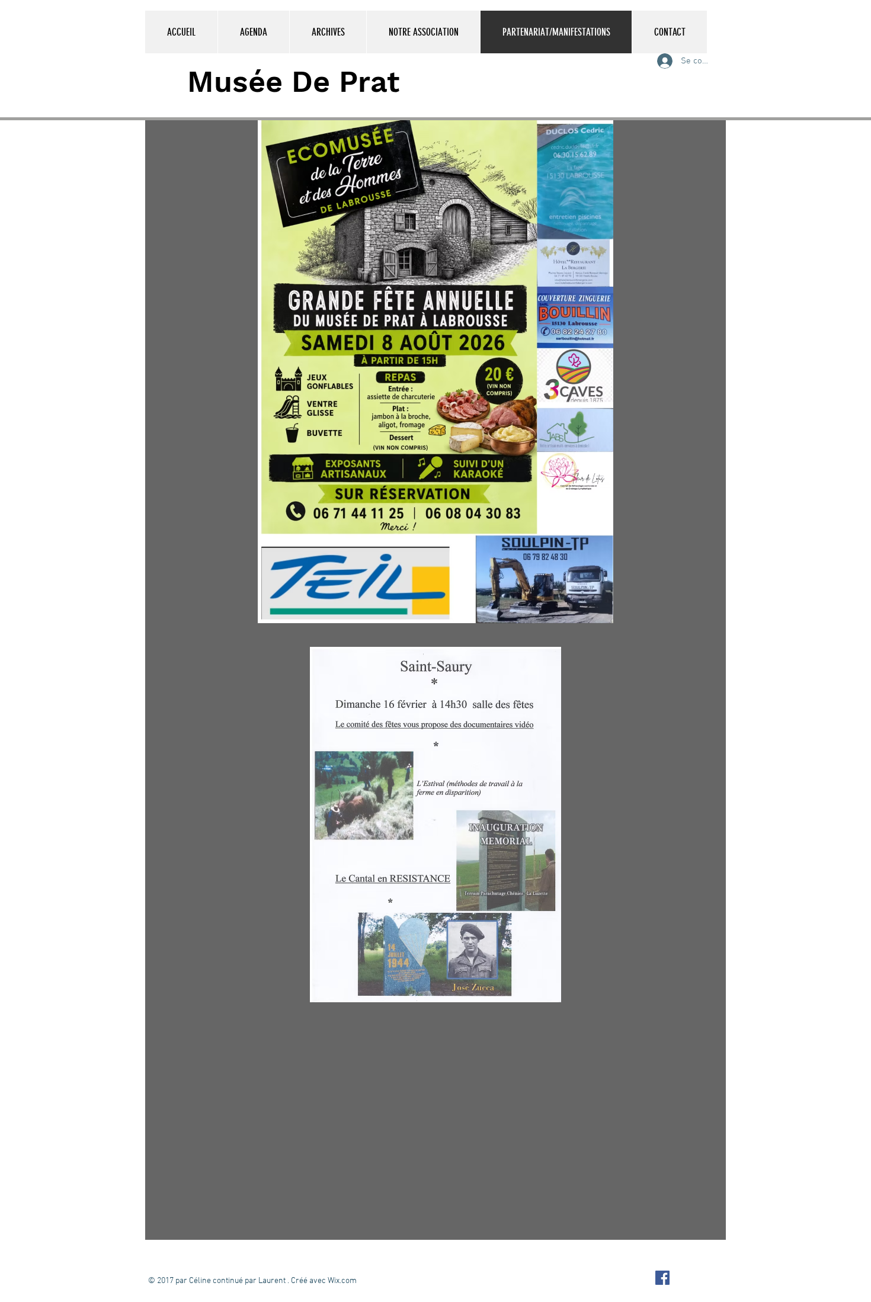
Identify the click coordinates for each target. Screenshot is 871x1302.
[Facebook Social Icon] (662, 1278)
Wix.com (342, 1281)
